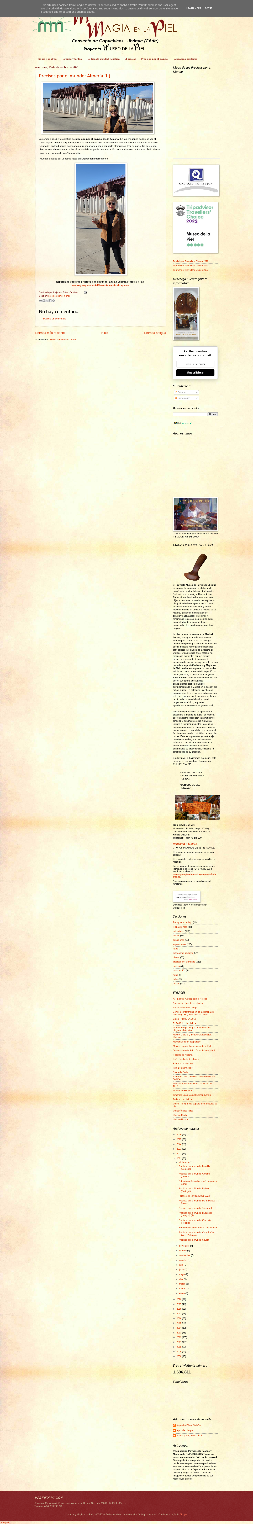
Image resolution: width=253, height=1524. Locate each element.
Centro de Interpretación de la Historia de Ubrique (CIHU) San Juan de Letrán (193, 1013)
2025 (179, 1139)
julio (181, 1265)
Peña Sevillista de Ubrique (186, 1059)
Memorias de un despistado (187, 1041)
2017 (179, 1313)
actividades (178, 931)
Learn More (193, 8)
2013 (179, 1332)
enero (182, 1293)
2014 (179, 1328)
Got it (209, 8)
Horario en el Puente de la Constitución (197, 1227)
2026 (179, 1134)
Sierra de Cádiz (180, 1072)
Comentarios (183, 398)
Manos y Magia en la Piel (189, 1435)
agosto (183, 1260)
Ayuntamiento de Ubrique (185, 1007)
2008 (179, 1356)
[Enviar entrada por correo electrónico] (85, 292)
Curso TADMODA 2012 (184, 1019)
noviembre (184, 1246)
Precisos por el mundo (154, 59)
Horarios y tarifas (72, 59)
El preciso (130, 59)
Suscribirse (195, 372)
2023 (179, 1149)
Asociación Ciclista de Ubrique (188, 1003)
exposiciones (179, 944)
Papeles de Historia (182, 1054)
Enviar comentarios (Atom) (63, 339)
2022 (179, 1153)
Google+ (4, 1522)
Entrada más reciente (50, 333)
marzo (182, 1283)
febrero (183, 1288)
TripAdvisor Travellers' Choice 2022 (190, 261)
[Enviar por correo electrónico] (40, 300)
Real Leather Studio (183, 1068)
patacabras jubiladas (183, 953)
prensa (176, 966)
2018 (179, 1309)
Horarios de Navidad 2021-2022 (194, 1196)
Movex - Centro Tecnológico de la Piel (192, 1046)
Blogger (183, 1514)
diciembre (184, 1162)
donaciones (178, 940)
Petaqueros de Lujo (182, 922)
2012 (179, 1337)
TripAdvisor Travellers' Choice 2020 (190, 270)
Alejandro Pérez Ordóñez (188, 1425)
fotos (175, 948)
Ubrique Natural (180, 1119)
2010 (179, 1347)
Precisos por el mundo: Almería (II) (74, 76)
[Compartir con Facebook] (50, 300)
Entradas (182, 392)
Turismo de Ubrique (182, 1099)
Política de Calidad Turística (103, 59)
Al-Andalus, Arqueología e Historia (190, 999)
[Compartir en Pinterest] (53, 300)
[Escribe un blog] (43, 300)
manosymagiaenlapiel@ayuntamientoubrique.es (100, 285)
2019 (179, 1304)
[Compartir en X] (47, 300)
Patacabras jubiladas (185, 59)
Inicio (104, 333)
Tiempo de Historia (182, 1090)
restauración (179, 970)
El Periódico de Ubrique (184, 1023)
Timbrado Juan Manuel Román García (192, 1095)
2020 (179, 1299)
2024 (179, 1144)
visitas (176, 983)
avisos (176, 935)
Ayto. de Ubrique (184, 1430)
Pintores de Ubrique (183, 1063)
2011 (179, 1342)
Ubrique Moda (180, 1115)
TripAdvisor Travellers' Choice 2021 (190, 265)
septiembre (185, 1255)
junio (182, 1269)
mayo (182, 1274)
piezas (176, 957)
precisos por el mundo (59, 296)
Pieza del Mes (180, 927)
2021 (179, 1158)
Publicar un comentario (54, 318)
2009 (179, 1351)
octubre (183, 1250)
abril (181, 1279)
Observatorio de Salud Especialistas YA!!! (194, 1050)
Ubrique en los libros (183, 1110)
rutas (175, 975)
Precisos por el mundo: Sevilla (193, 1240)
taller (175, 979)
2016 (179, 1318)
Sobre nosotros (47, 59)
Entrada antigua (155, 333)
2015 (179, 1323)
